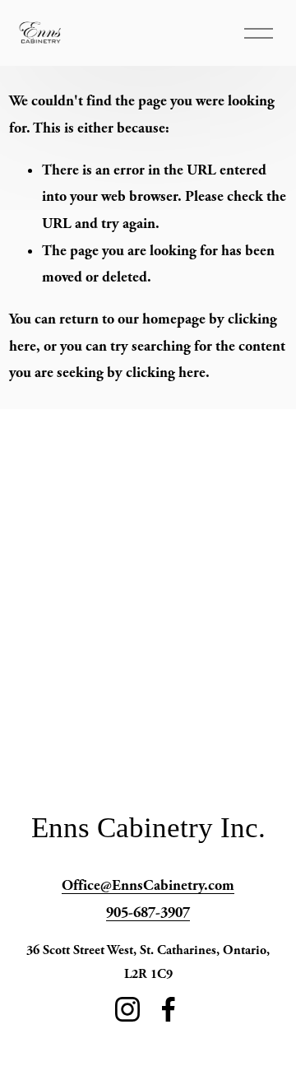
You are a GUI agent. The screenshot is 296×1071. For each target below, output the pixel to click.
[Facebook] (168, 1009)
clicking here (166, 372)
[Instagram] (127, 1009)
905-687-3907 (148, 912)
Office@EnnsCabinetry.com (148, 885)
